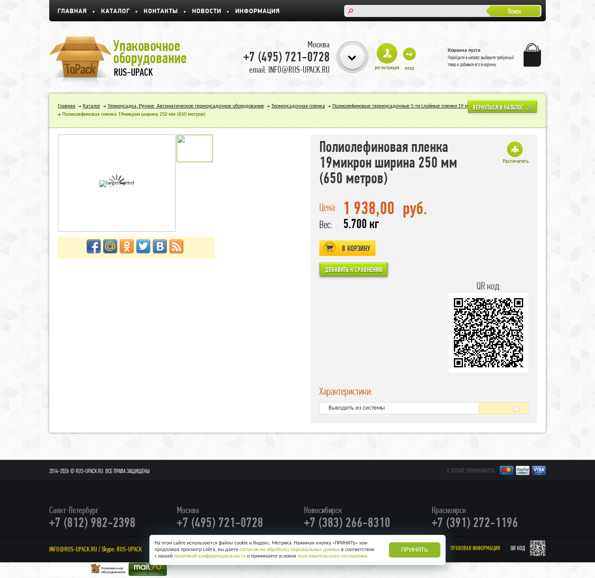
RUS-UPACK (129, 549)
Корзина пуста (464, 50)
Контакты (161, 11)
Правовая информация (475, 548)
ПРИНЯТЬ (414, 550)
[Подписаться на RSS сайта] (176, 246)
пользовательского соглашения (332, 556)
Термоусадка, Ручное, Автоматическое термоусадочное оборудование (186, 106)
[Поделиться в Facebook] (94, 246)
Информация (257, 11)
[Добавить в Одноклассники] (127, 246)
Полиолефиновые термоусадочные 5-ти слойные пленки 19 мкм (403, 106)
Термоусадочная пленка (298, 106)
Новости (206, 11)
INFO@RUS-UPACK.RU (73, 549)
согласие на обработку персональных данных (290, 549)
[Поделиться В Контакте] (160, 246)
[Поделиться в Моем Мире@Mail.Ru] (110, 246)
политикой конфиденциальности (210, 556)
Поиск (514, 11)
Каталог (115, 11)
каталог (474, 57)
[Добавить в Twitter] (143, 246)
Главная (72, 11)
